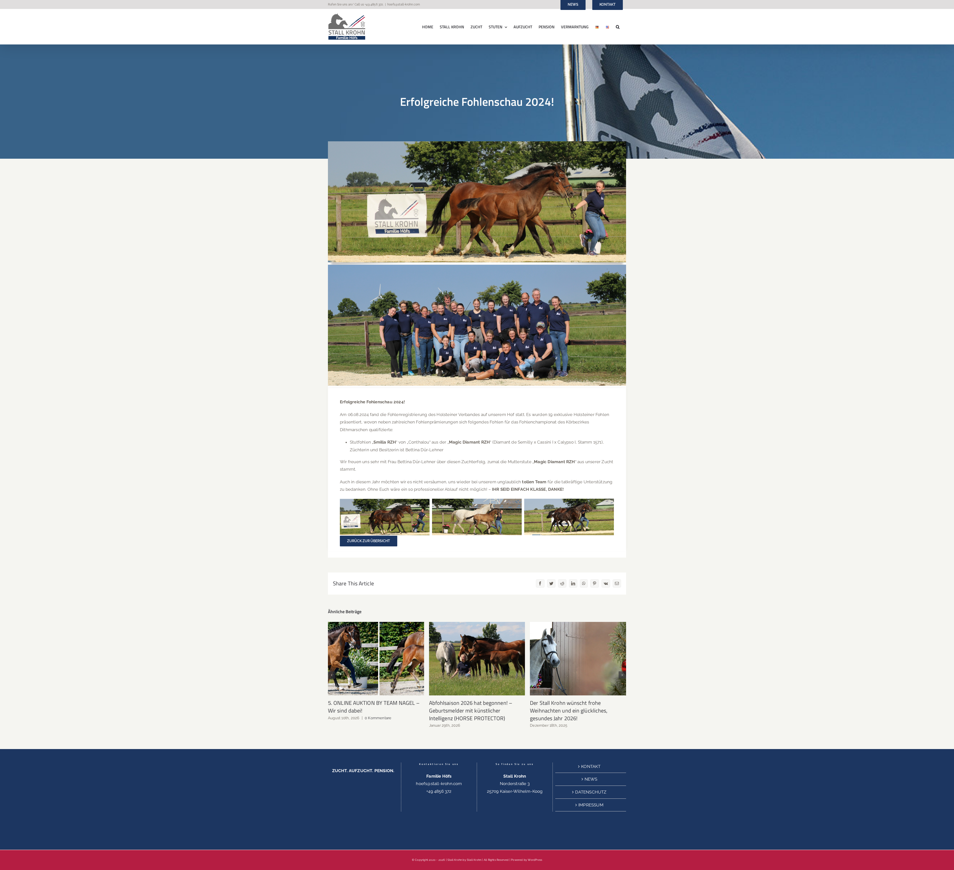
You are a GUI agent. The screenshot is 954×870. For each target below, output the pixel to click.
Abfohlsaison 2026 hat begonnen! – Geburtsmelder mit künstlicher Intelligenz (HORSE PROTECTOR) (477, 659)
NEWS (591, 779)
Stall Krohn (474, 860)
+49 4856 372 (374, 4)
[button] (618, 26)
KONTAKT (590, 766)
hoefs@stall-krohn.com (403, 4)
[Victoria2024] (477, 143)
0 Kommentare (378, 718)
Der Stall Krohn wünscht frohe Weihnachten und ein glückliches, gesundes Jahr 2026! (578, 659)
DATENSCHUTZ (590, 792)
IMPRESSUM (590, 804)
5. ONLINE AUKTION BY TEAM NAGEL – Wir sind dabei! (376, 659)
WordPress (535, 860)
